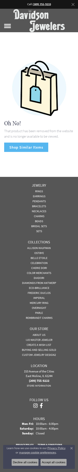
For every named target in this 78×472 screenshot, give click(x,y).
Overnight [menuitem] (39, 308)
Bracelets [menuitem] (39, 206)
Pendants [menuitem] (39, 201)
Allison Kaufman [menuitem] (39, 248)
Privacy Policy (56, 448)
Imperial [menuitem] (39, 298)
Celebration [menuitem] (39, 263)
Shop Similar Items (26, 147)
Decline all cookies (25, 462)
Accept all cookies (53, 462)
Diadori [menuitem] (39, 278)
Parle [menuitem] (39, 313)
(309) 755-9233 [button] (42, 4)
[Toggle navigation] (7, 26)
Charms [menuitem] (39, 216)
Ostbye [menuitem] (39, 253)
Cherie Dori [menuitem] (39, 268)
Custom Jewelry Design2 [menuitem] (39, 355)
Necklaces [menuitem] (39, 211)
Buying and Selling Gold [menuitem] (39, 350)
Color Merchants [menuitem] (39, 273)
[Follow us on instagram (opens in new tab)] (35, 405)
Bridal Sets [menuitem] (39, 226)
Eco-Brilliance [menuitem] (39, 288)
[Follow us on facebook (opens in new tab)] (41, 405)
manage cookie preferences (37, 452)
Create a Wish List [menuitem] (39, 345)
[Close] (73, 4)
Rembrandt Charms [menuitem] (39, 318)
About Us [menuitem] (39, 335)
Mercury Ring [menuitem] (39, 303)
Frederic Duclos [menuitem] (39, 293)
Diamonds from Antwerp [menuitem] (39, 283)
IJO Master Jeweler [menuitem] (39, 340)
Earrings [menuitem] (39, 196)
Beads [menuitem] (39, 221)
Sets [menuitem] (39, 231)
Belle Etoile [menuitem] (39, 258)
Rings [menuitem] (39, 191)
